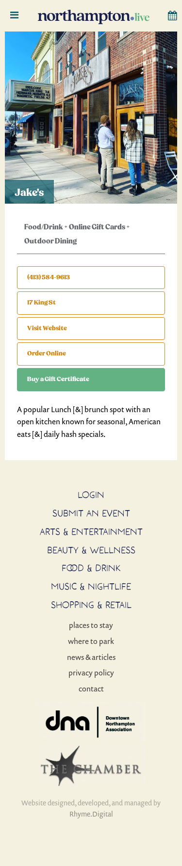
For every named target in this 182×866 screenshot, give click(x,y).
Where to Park (91, 641)
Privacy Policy (91, 672)
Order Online (46, 353)
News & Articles (91, 657)
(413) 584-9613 (48, 277)
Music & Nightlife (91, 586)
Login (91, 494)
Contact (91, 688)
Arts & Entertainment (91, 531)
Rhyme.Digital (91, 813)
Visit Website (47, 328)
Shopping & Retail (91, 604)
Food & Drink (91, 568)
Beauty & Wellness (91, 550)
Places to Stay (91, 625)
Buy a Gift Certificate (58, 379)
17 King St (41, 302)
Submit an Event (91, 513)
